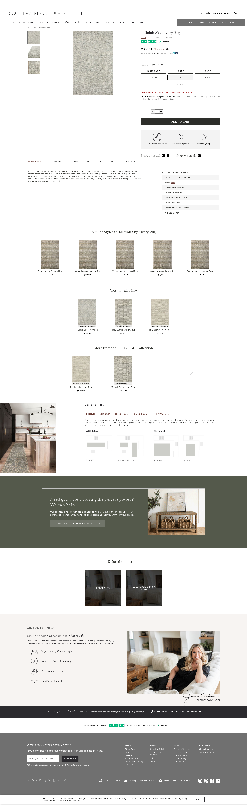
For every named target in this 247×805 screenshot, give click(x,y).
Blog (127, 752)
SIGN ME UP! (70, 758)
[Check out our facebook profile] (212, 780)
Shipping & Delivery (159, 749)
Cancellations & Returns (157, 753)
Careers (128, 755)
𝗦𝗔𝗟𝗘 (140, 22)
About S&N (130, 749)
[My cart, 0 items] (235, 13)
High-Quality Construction (157, 144)
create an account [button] (219, 13)
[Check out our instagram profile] (200, 780)
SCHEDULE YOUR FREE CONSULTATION (77, 523)
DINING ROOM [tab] (140, 413)
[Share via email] (199, 155)
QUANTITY (144, 111)
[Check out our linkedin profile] (218, 780)
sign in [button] (204, 13)
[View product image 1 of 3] (33, 38)
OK (197, 799)
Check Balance (206, 749)
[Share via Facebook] (168, 155)
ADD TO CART (180, 121)
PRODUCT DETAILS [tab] (35, 161)
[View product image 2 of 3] (33, 52)
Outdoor (55, 22)
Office (66, 22)
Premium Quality (203, 144)
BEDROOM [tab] (105, 413)
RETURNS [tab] (74, 161)
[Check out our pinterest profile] (206, 780)
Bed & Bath (43, 22)
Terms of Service (182, 749)
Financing (154, 761)
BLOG (232, 22)
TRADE (202, 22)
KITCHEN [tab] (90, 414)
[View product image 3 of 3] (33, 67)
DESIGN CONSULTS (217, 22)
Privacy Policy (180, 752)
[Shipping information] (167, 49)
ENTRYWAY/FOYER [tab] (161, 413)
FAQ (151, 758)
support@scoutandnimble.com (188, 711)
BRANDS (190, 22)
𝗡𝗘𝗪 (131, 22)
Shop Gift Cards (206, 752)
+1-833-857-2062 (161, 711)
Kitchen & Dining (26, 22)
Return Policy (180, 755)
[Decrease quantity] (153, 111)
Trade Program (132, 758)
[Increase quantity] (161, 111)
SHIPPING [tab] (56, 161)
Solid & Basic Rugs (44, 27)
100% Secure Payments (180, 144)
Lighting (77, 22)
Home (29, 27)
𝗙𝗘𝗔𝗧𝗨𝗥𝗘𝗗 (119, 22)
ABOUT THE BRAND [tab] (108, 161)
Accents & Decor (92, 22)
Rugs (106, 22)
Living (11, 22)
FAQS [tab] (89, 161)
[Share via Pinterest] (163, 155)
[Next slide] (221, 256)
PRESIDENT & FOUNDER (208, 700)
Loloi (143, 37)
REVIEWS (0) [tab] (131, 161)
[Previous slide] (28, 256)
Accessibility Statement (180, 759)
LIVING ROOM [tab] (121, 413)
